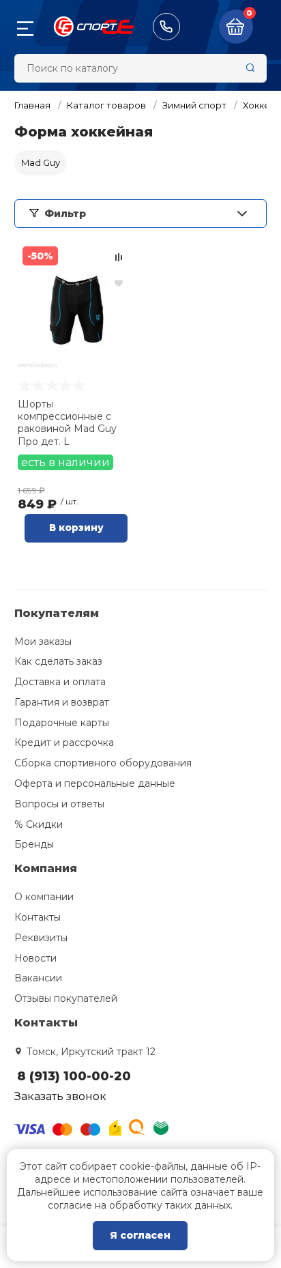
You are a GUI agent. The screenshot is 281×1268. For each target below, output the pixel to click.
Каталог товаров (106, 105)
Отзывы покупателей (65, 998)
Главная (32, 105)
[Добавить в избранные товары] (119, 282)
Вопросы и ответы (59, 804)
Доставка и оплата (60, 682)
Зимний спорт (194, 105)
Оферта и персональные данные (94, 783)
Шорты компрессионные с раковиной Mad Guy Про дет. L (67, 423)
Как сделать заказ (58, 661)
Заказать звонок (60, 1096)
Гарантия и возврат (61, 702)
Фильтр (65, 213)
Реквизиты (41, 938)
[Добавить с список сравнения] (119, 257)
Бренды (34, 844)
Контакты (37, 917)
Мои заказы (43, 641)
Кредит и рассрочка (64, 742)
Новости (35, 958)
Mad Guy (40, 162)
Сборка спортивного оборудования (103, 763)
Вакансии (38, 978)
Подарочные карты (61, 723)
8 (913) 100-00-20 (166, 26)
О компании (44, 897)
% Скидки (38, 824)
